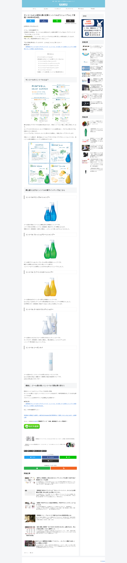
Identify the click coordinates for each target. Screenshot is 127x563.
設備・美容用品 (38, 450)
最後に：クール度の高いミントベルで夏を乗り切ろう (51, 72)
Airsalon (103, 561)
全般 (26, 450)
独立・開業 (31, 450)
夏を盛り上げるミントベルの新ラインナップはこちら (51, 59)
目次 (48, 54)
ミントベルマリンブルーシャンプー (48, 61)
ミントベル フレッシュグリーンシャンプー (50, 63)
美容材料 (44, 450)
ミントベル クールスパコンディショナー (49, 67)
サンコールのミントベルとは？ (45, 57)
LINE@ (36, 421)
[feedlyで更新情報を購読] (37, 468)
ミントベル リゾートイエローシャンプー (49, 65)
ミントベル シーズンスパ (45, 69)
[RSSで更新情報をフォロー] (64, 468)
